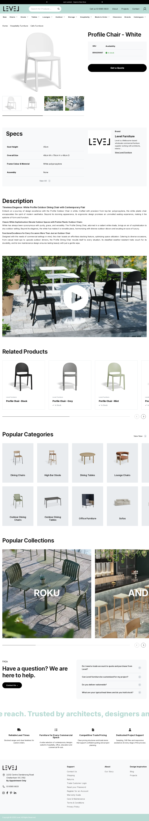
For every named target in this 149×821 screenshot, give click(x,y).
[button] (143, 416)
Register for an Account (77, 791)
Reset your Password (76, 787)
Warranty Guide (74, 795)
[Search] (58, 9)
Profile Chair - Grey (62, 401)
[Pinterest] (11, 793)
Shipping (71, 775)
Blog (132, 771)
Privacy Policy (73, 807)
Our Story (109, 771)
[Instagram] (3, 793)
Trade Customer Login (77, 783)
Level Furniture (11, 397)
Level (18, 817)
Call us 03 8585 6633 (99, 9)
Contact (135, 9)
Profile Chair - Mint (109, 401)
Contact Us (11, 685)
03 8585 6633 (12, 786)
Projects (125, 9)
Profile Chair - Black (16, 401)
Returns (70, 779)
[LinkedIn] (15, 793)
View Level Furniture (123, 152)
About (115, 9)
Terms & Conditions (75, 803)
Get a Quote (117, 68)
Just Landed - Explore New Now (74, 2)
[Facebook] (7, 793)
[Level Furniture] (11, 9)
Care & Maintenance (76, 799)
